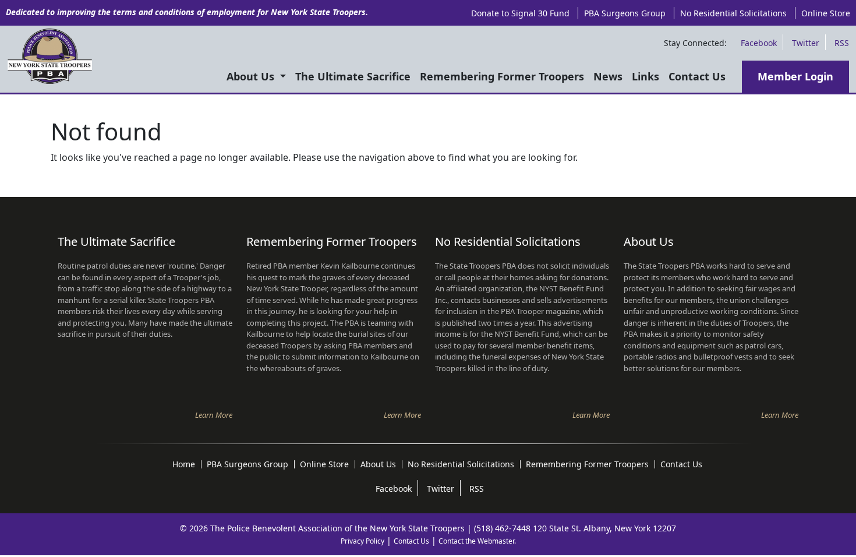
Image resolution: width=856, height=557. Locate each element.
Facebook (759, 42)
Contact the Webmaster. (477, 541)
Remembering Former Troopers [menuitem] (502, 76)
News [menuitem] (607, 76)
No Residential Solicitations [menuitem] (733, 13)
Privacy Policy (362, 541)
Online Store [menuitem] (825, 13)
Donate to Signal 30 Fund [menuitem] (520, 13)
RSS (841, 42)
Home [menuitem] (183, 464)
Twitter (805, 42)
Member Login (795, 76)
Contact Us (411, 541)
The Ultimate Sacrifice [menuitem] (353, 76)
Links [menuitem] (645, 76)
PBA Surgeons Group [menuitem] (625, 13)
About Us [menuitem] (252, 76)
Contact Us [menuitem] (697, 76)
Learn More (213, 415)
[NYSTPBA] (50, 56)
